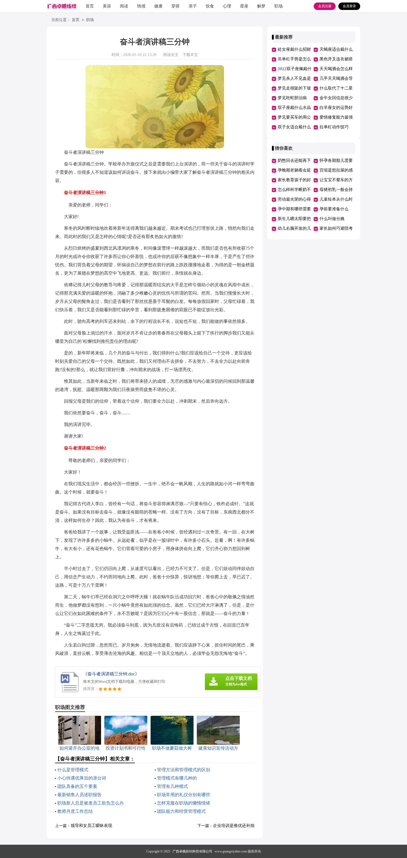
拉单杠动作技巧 (334, 127)
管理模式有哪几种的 (177, 778)
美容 (107, 6)
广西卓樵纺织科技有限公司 (192, 851)
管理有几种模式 (172, 786)
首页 (90, 6)
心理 (227, 6)
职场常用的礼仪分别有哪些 (183, 794)
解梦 (261, 6)
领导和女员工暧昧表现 (91, 825)
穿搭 (175, 6)
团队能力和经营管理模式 (181, 811)
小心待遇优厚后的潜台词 (81, 778)
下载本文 (190, 55)
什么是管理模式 (72, 769)
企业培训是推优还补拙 (233, 825)
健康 (158, 6)
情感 (141, 6)
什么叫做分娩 (332, 218)
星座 (244, 6)
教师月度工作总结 (75, 811)
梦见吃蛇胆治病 (292, 98)
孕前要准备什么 (334, 209)
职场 (278, 6)
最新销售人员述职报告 (79, 794)
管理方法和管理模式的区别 (183, 769)
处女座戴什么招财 (294, 49)
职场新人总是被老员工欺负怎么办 (90, 803)
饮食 (210, 6)
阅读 (124, 6)
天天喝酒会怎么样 (336, 69)
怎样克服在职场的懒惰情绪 (183, 803)
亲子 (193, 6)
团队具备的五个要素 (77, 786)
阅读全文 (171, 55)
